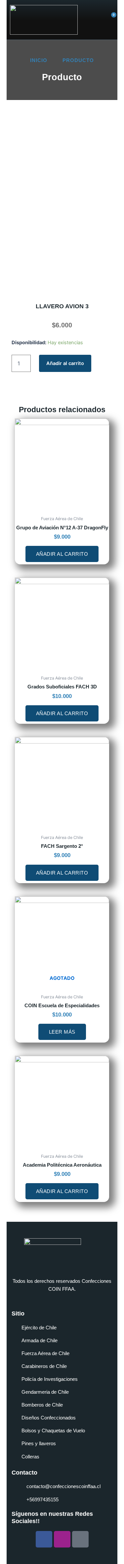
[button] (92, 20)
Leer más (62, 1032)
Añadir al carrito (65, 363)
